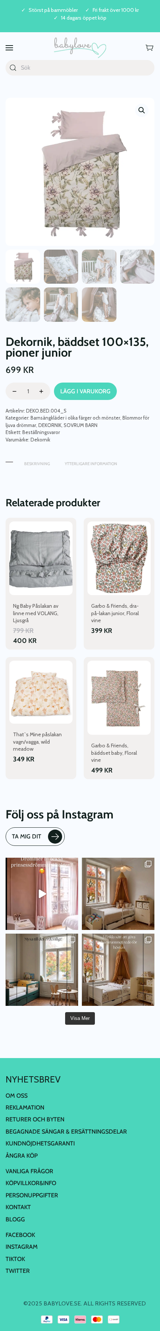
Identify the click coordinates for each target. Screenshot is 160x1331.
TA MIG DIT (26, 836)
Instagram (22, 1246)
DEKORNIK (49, 425)
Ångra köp (22, 1155)
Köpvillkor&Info (31, 1183)
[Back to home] (80, 48)
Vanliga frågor (29, 1171)
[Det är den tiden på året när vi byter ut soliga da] (42, 970)
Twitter (18, 1270)
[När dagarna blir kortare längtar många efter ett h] (118, 970)
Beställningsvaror (41, 432)
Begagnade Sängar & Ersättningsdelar (66, 1131)
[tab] (9, 460)
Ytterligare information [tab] (91, 463)
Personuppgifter (32, 1195)
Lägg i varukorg (85, 391)
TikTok (15, 1258)
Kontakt (18, 1207)
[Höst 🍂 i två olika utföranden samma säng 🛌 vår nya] (118, 894)
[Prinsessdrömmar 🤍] (42, 894)
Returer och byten (35, 1119)
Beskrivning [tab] (37, 463)
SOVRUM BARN (80, 425)
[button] (9, 48)
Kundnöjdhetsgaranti (40, 1143)
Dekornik (40, 440)
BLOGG (15, 1219)
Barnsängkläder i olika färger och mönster (75, 418)
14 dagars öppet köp (83, 18)
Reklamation (25, 1107)
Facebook (20, 1234)
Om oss (17, 1095)
